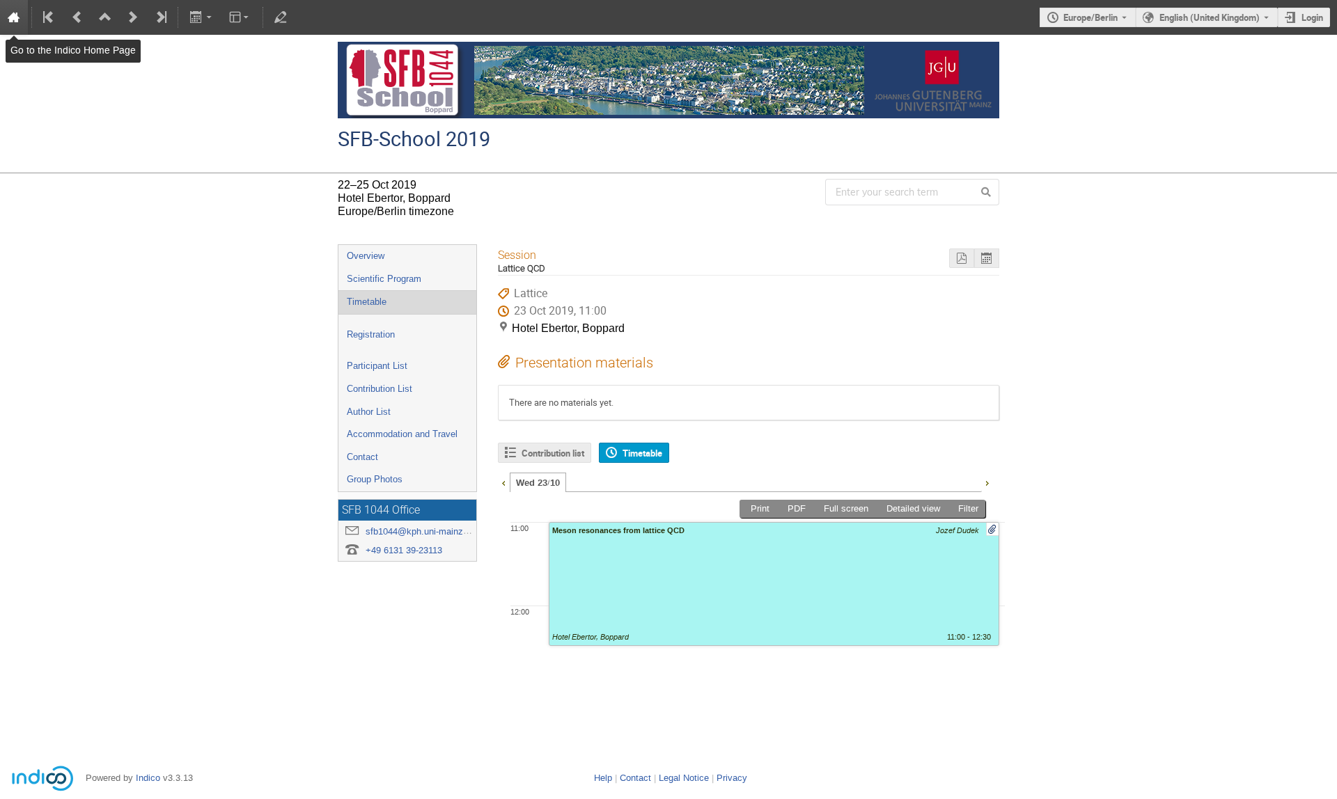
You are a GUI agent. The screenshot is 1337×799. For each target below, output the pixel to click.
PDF (797, 508)
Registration (371, 334)
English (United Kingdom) (1209, 17)
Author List (369, 411)
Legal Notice (684, 778)
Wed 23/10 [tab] (538, 483)
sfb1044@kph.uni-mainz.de (421, 531)
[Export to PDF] (961, 258)
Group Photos (374, 479)
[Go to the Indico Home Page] (14, 17)
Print (760, 508)
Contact (362, 457)
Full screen (846, 508)
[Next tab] (986, 482)
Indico (148, 778)
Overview (365, 256)
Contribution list (553, 453)
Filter (968, 508)
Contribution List (379, 388)
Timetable (366, 301)
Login (1312, 17)
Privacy (732, 778)
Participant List (377, 366)
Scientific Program (384, 279)
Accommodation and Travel (402, 434)
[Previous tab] (503, 482)
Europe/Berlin (1090, 17)
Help (603, 778)
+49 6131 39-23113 (404, 550)
